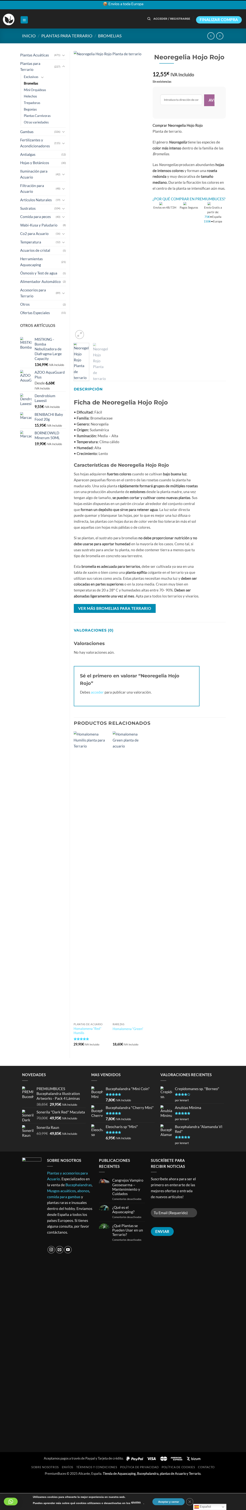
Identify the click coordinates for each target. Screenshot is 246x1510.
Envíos (67, 1467)
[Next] (140, 195)
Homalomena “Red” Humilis (87, 1031)
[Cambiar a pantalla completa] (17, 1483)
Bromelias (110, 35)
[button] (24, 20)
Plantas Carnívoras (37, 116)
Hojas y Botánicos (34, 162)
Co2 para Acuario (34, 233)
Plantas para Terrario (66, 35)
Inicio (29, 35)
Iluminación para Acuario (33, 174)
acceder (97, 692)
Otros (25, 304)
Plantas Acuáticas (34, 55)
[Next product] (210, 35)
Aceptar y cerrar (168, 1501)
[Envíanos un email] (59, 1250)
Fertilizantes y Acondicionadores (35, 143)
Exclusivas (31, 77)
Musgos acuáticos (61, 1191)
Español (205, 1506)
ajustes (136, 1502)
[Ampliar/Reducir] (4, 1483)
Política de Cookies (178, 1467)
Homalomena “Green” (128, 1029)
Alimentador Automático (40, 281)
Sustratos (28, 208)
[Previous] (79, 195)
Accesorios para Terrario (33, 293)
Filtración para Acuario (32, 188)
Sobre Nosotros (45, 1467)
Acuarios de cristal (35, 250)
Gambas (26, 131)
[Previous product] (219, 35)
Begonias (30, 109)
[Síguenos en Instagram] (51, 1250)
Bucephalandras (79, 1185)
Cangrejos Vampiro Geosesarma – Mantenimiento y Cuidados (127, 1187)
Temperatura (30, 242)
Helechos (30, 96)
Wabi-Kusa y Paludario (38, 225)
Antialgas (27, 154)
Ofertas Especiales (35, 312)
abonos (83, 1191)
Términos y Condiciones (96, 1467)
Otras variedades (36, 122)
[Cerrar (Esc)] (44, 1483)
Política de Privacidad (139, 1467)
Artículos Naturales (36, 200)
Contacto (206, 1467)
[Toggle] (63, 55)
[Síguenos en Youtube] (68, 1250)
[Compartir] (31, 1483)
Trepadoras (32, 103)
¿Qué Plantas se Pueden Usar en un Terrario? (127, 1230)
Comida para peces (35, 216)
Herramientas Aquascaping (31, 262)
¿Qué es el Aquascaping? (123, 1209)
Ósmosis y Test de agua (38, 273)
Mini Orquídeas (35, 90)
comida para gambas (63, 1197)
